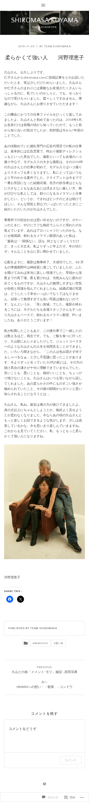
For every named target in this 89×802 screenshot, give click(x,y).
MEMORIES (41, 643)
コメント (71, 760)
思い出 (59, 643)
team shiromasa (57, 46)
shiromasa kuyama (44, 20)
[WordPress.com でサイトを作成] (44, 784)
